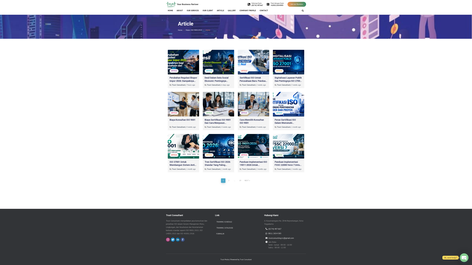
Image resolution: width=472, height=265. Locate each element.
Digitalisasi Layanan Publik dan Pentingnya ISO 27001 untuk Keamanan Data (288, 80)
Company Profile (247, 10)
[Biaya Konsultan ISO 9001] (183, 104)
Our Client (208, 10)
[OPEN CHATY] (464, 257)
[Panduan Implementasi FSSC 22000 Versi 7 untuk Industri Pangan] (288, 146)
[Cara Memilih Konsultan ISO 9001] (253, 104)
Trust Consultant (246, 259)
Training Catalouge (224, 228)
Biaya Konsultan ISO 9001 (182, 120)
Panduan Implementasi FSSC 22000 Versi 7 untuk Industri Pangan (288, 165)
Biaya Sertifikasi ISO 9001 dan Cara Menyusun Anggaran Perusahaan (218, 123)
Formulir (220, 234)
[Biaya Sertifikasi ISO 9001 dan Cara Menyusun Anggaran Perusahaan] (218, 104)
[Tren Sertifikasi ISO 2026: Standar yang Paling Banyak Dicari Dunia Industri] (218, 146)
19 (240, 180)
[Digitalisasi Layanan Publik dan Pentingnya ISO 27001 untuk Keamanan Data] (288, 62)
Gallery (232, 10)
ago (190, 85)
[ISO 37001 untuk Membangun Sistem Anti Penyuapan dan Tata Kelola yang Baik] (183, 146)
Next (247, 180)
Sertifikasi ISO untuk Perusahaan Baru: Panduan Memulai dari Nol (253, 80)
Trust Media (224, 259)
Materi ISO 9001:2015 (194, 30)
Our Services (193, 10)
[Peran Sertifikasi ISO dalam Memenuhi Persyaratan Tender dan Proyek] (288, 104)
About (180, 10)
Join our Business (297, 4)
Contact (264, 10)
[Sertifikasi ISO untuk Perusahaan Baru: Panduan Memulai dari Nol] (253, 62)
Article (220, 10)
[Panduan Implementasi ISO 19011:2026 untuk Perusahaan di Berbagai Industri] (253, 146)
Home (170, 10)
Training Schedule (224, 222)
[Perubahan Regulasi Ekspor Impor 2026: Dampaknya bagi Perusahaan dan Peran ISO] (183, 62)
